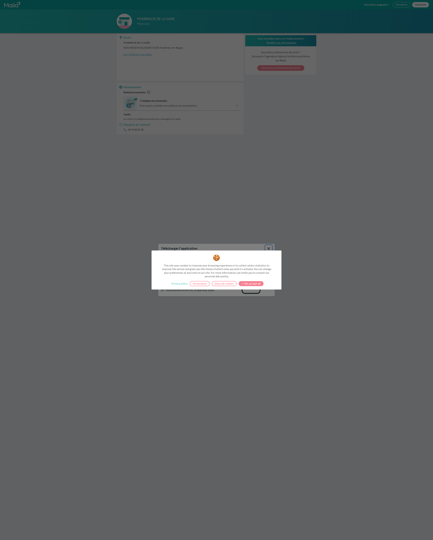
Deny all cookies (224, 283)
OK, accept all (252, 283)
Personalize (200, 283)
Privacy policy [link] (180, 283)
